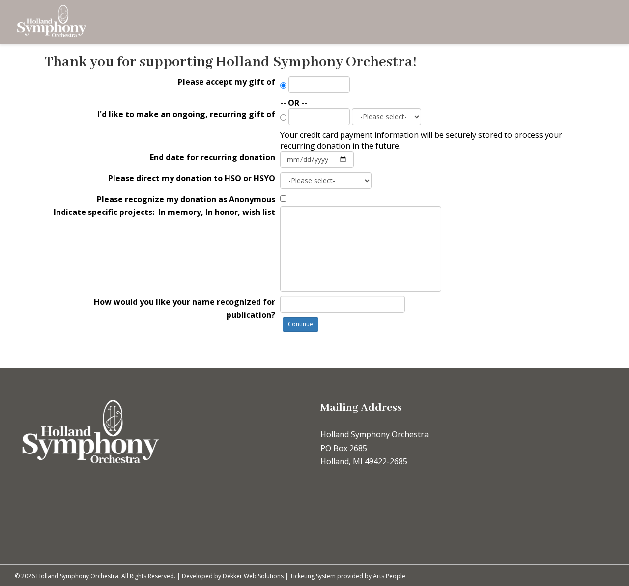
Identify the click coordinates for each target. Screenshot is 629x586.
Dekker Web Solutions (253, 576)
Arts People (389, 576)
